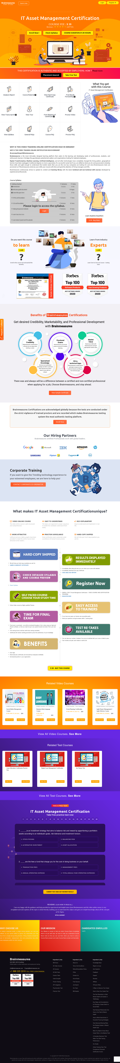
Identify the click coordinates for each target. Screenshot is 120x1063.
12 (66, 819)
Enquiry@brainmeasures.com (32, 968)
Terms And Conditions (78, 966)
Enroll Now (60, 422)
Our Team (75, 988)
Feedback (95, 972)
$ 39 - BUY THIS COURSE (60, 668)
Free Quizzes (76, 981)
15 (77, 819)
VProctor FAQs (97, 985)
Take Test (8, 781)
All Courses (56, 969)
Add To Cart (9, 719)
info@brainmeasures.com (16, 968)
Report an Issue (97, 966)
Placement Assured (51, 75)
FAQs (74, 972)
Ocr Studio (95, 1044)
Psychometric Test (58, 988)
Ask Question (96, 969)
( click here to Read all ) (64, 905)
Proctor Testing (57, 981)
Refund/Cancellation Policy (80, 969)
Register (111, 3)
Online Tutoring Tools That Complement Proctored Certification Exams (99, 1049)
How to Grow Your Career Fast (100, 991)
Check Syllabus (52, 33)
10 (58, 819)
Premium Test (56, 991)
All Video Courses (57, 966)
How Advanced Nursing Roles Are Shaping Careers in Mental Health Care (100, 1025)
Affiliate (95, 981)
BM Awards (76, 991)
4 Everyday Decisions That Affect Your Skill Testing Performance (100, 1038)
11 (62, 819)
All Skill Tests (56, 972)
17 (85, 819)
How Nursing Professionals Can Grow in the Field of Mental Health (101, 1012)
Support (95, 975)
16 (81, 819)
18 (89, 819)
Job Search (76, 985)
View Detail (21, 719)
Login (102, 3)
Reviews (95, 978)
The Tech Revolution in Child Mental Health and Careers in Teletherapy (100, 996)
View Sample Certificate (60, 393)
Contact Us (76, 975)
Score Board (76, 978)
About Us (75, 963)
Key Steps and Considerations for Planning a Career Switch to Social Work (101, 1004)
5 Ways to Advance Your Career (101, 988)
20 (96, 819)
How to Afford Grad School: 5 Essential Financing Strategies (100, 1019)
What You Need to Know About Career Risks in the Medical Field (101, 1032)
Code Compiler (56, 978)
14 (73, 819)
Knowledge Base (97, 963)
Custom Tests (56, 975)
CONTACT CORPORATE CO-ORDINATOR (28, 484)
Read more (97, 70)
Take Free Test (71, 75)
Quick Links (23, 3)
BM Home (55, 963)
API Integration (57, 985)
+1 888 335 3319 (18, 971)
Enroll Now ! (34, 33)
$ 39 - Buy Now (94, 220)
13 (69, 819)
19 (93, 819)
